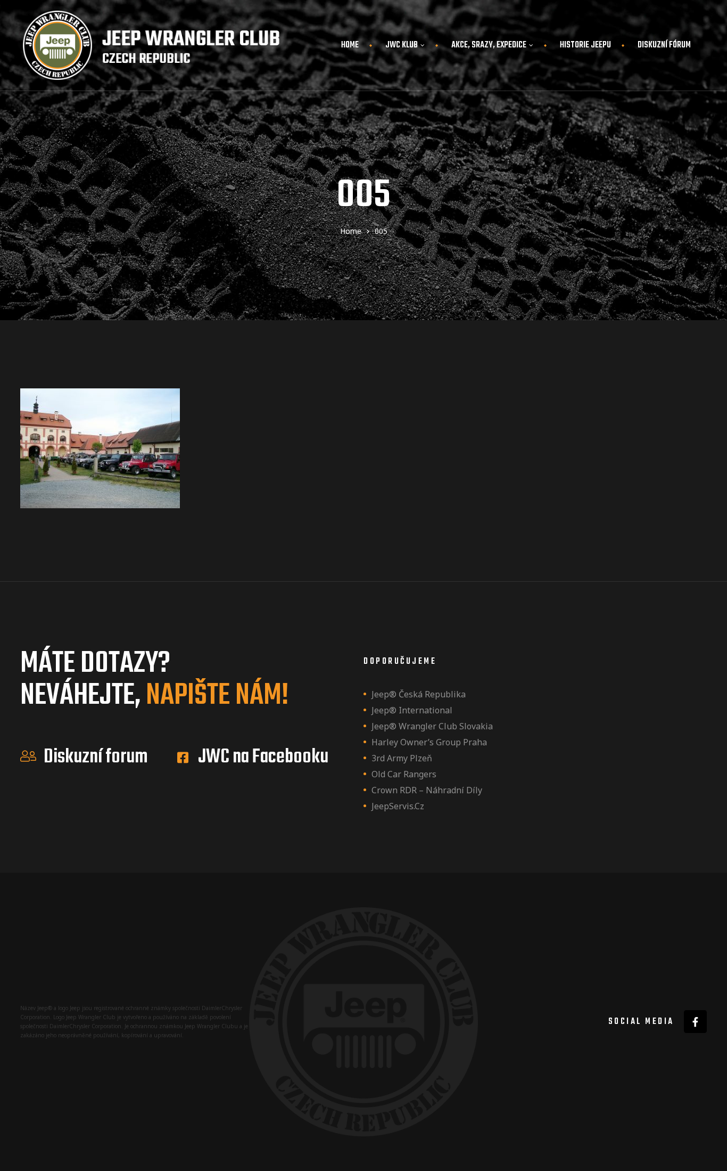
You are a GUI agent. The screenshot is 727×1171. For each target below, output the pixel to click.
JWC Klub (401, 45)
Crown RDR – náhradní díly (426, 790)
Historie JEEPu (585, 45)
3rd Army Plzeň (401, 758)
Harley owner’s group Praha (429, 742)
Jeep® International (411, 710)
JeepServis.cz (397, 806)
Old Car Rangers (403, 774)
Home (350, 45)
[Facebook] (695, 1021)
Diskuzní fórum (664, 45)
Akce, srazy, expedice (488, 45)
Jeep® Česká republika (418, 694)
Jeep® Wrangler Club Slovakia (432, 726)
